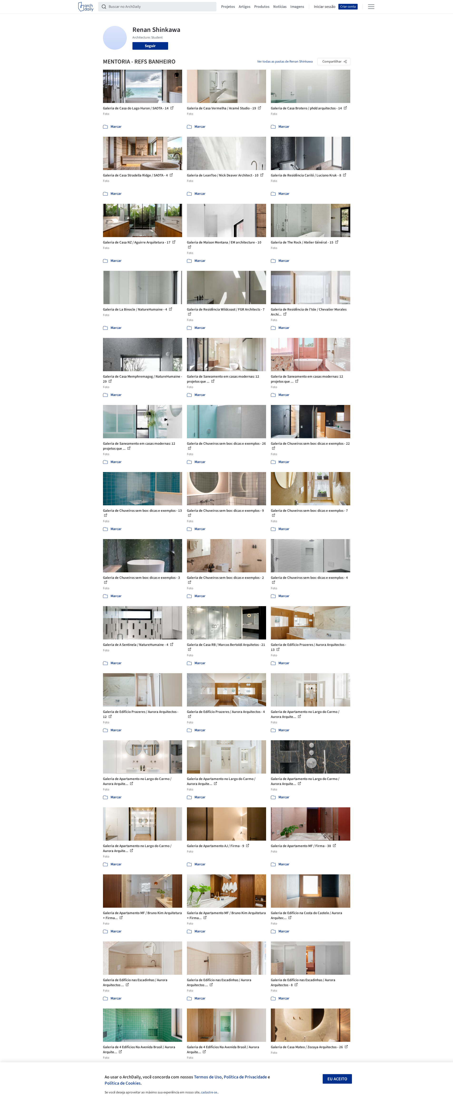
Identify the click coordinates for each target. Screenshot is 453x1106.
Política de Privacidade (245, 1077)
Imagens (297, 6)
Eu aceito (337, 1079)
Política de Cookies (123, 1083)
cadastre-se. (209, 1092)
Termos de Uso (208, 1077)
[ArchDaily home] (85, 6)
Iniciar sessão (325, 6)
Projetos (228, 6)
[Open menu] (371, 6)
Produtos (261, 6)
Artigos (244, 6)
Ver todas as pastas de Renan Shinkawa (285, 61)
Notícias (280, 6)
